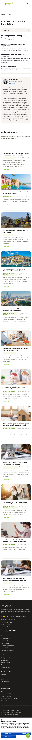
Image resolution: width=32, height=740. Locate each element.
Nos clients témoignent (7, 650)
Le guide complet (6, 694)
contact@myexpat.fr (9, 620)
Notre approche (5, 643)
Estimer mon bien (6, 662)
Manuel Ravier (13, 79)
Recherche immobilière (7, 645)
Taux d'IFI (3, 674)
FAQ (2, 691)
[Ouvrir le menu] (27, 3)
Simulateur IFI (4, 660)
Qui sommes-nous (6, 638)
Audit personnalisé (6, 658)
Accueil (3, 11)
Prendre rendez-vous (7, 665)
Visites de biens (5, 648)
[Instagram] (10, 630)
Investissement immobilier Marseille (11, 712)
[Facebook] (6, 630)
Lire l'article (6, 169)
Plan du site (4, 701)
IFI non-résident (5, 677)
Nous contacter (5, 667)
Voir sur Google (22, 616)
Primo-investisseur (6, 696)
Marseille (3, 710)
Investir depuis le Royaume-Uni (9, 698)
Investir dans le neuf (6, 684)
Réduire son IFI (5, 679)
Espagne (13, 710)
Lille (8, 710)
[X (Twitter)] (2, 630)
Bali (18, 710)
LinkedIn (13, 83)
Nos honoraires (5, 641)
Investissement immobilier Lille (9, 714)
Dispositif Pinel (5, 681)
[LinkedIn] (14, 630)
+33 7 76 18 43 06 (8, 622)
